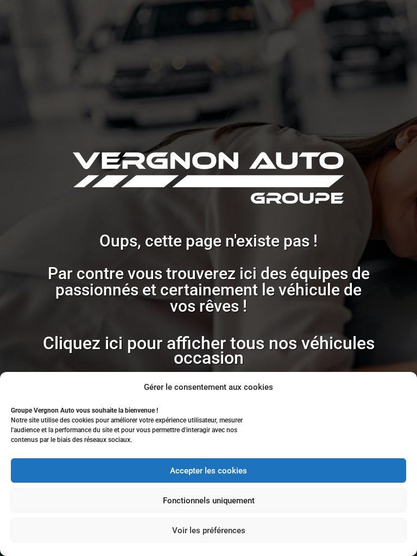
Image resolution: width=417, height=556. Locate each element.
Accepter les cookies (208, 471)
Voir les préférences (208, 530)
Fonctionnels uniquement (209, 501)
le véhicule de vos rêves (266, 297)
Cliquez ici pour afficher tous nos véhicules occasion (209, 350)
